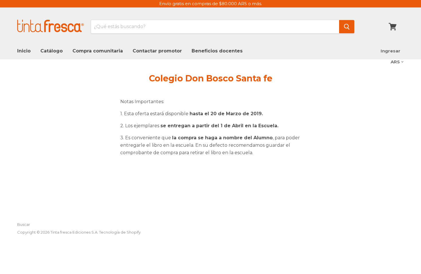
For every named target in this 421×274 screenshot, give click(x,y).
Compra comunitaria (97, 51)
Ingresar (390, 51)
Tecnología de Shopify (120, 232)
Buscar (23, 224)
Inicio (24, 51)
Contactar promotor (157, 51)
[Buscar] (346, 26)
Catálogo (51, 51)
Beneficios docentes (217, 51)
